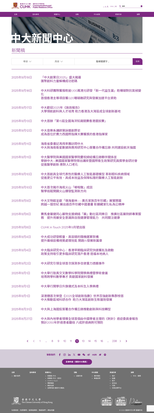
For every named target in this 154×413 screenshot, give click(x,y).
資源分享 (118, 14)
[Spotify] (105, 354)
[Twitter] (74, 354)
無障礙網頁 (33, 410)
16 (101, 341)
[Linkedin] (69, 354)
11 (71, 341)
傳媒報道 (50, 383)
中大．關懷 (137, 376)
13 (83, 341)
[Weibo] (88, 354)
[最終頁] (126, 341)
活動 (77, 14)
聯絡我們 (42, 410)
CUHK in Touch (52, 381)
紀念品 (114, 383)
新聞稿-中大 (51, 376)
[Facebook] (59, 354)
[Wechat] (84, 354)
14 (89, 341)
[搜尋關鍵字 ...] (103, 61)
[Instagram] (64, 354)
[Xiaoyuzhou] (100, 354)
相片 (113, 376)
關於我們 (17, 376)
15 (95, 341)
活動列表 (79, 376)
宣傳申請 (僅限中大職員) (55, 388)
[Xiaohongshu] (94, 354)
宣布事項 (35, 14)
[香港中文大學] (22, 6)
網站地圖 (51, 410)
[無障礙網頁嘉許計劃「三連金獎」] (107, 401)
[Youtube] (79, 354)
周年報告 (97, 376)
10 (64, 341)
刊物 (113, 386)
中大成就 (97, 14)
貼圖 (113, 378)
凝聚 (138, 14)
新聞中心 (57, 14)
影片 (113, 381)
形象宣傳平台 (116, 388)
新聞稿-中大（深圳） (54, 378)
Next (120, 341)
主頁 (15, 14)
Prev (34, 341)
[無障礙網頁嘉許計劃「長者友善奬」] (121, 401)
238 (114, 341)
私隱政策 (15, 410)
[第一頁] (28, 341)
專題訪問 (97, 378)
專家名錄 (50, 386)
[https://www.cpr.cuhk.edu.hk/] (42, 6)
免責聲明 (23, 410)
